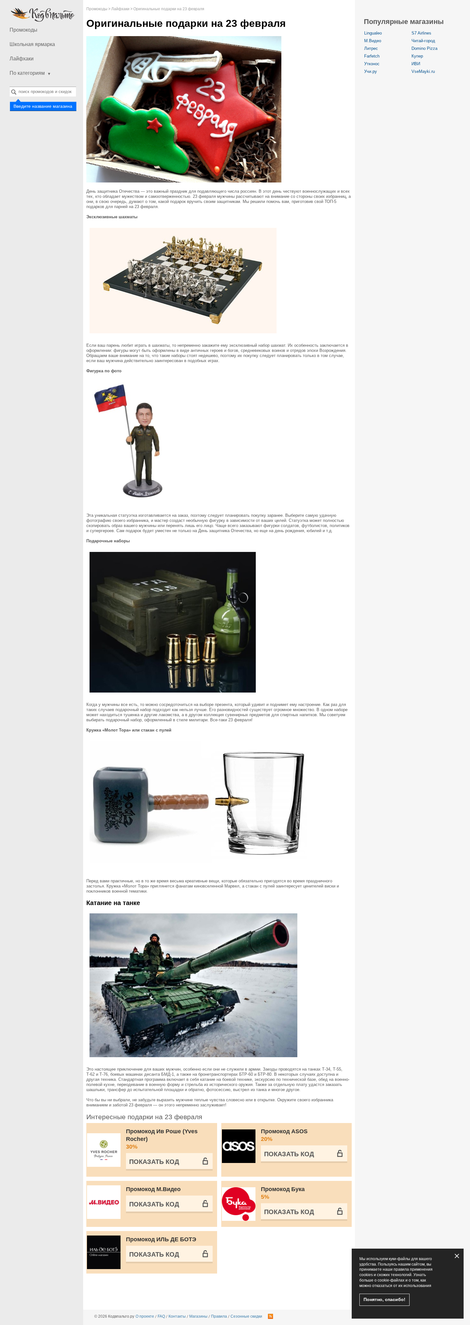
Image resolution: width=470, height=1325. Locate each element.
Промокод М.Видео (153, 1189)
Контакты (177, 1316)
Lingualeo (373, 33)
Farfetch (372, 56)
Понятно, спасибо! (384, 1299)
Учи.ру (370, 71)
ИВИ (415, 63)
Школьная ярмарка (32, 44)
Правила (219, 1316)
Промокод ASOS (284, 1135)
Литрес (371, 48)
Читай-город (423, 40)
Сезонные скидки (246, 1316)
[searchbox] (43, 92)
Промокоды (23, 30)
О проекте (145, 1316)
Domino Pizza (424, 48)
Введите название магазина (42, 106)
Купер (417, 56)
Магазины (198, 1316)
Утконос (372, 63)
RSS (270, 1316)
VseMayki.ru (423, 71)
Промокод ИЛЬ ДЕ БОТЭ (161, 1239)
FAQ (161, 1316)
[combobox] (43, 92)
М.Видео (372, 40)
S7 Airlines (421, 33)
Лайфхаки (22, 58)
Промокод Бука (283, 1193)
